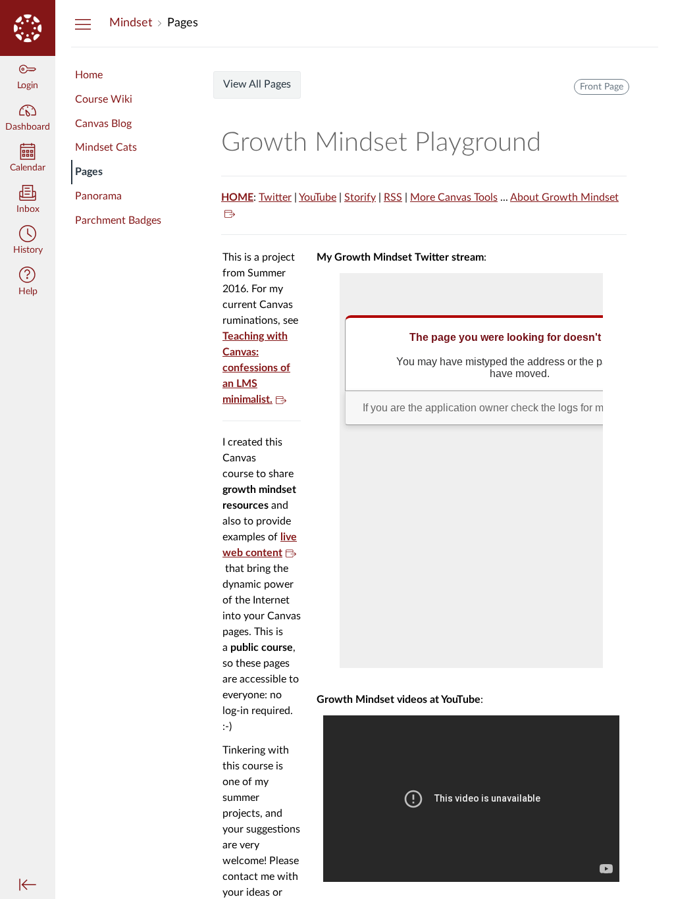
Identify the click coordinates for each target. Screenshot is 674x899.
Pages (89, 172)
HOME (237, 197)
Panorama (98, 196)
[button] (27, 241)
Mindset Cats (106, 147)
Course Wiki (103, 99)
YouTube (317, 197)
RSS (393, 197)
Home (89, 75)
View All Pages (257, 84)
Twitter (275, 197)
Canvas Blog (103, 123)
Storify (360, 197)
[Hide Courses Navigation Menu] (83, 24)
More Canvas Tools (454, 197)
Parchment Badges (118, 220)
